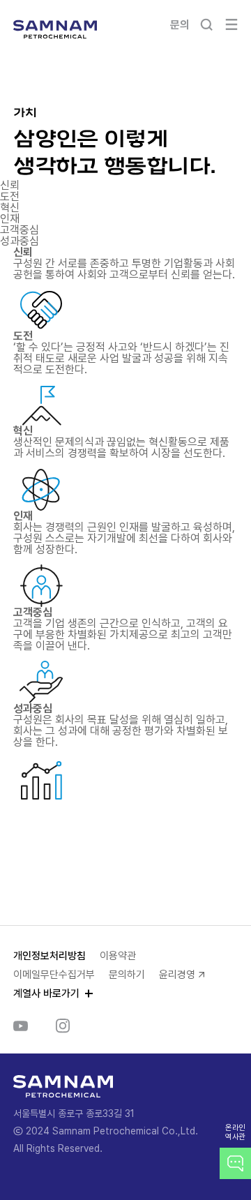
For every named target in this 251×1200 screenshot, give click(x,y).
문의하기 (127, 974)
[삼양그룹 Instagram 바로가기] (63, 1026)
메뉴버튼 (231, 24)
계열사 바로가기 (46, 993)
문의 (179, 24)
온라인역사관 (235, 1132)
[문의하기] (235, 1163)
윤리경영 (177, 974)
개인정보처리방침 (49, 956)
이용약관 (118, 956)
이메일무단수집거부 (54, 974)
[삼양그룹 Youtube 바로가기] (20, 1026)
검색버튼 (206, 24)
